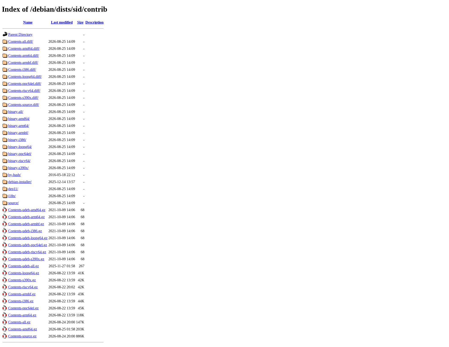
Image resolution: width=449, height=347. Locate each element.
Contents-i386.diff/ (22, 70)
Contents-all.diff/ (20, 41)
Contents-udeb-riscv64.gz (27, 252)
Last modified (62, 22)
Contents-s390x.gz (22, 280)
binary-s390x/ (18, 168)
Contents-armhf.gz (22, 294)
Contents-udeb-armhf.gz (26, 224)
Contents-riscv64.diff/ (24, 91)
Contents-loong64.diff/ (25, 77)
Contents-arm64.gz (22, 315)
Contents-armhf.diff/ (23, 63)
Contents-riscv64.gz (23, 287)
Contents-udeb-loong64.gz (27, 238)
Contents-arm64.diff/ (23, 56)
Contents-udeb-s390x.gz (26, 259)
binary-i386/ (17, 140)
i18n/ (12, 196)
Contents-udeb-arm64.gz (26, 217)
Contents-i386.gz (20, 301)
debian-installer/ (20, 182)
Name (28, 22)
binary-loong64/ (20, 147)
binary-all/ (15, 112)
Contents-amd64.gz (22, 329)
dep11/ (13, 189)
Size (80, 22)
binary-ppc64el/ (19, 154)
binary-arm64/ (18, 126)
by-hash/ (14, 175)
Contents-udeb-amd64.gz (26, 210)
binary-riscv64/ (19, 161)
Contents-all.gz (19, 322)
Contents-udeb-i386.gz (25, 231)
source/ (13, 203)
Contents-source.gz (22, 336)
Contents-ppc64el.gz (23, 308)
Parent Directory (20, 34)
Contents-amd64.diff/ (24, 49)
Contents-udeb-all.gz (23, 266)
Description (94, 22)
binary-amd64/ (19, 119)
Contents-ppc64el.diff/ (24, 84)
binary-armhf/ (18, 133)
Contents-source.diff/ (23, 105)
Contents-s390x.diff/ (23, 98)
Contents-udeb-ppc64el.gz (27, 245)
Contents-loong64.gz (23, 273)
